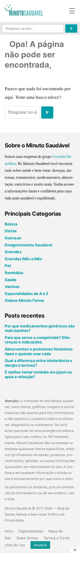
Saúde (10, 280)
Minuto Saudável (18, 508)
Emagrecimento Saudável (28, 245)
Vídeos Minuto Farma (24, 300)
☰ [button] (72, 11)
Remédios (14, 272)
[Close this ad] (75, 549)
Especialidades (31, 531)
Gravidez (13, 252)
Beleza (11, 224)
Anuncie (40, 545)
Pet (8, 265)
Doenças (13, 238)
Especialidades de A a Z (26, 293)
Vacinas (12, 286)
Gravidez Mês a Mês (23, 259)
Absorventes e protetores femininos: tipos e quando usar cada (39, 351)
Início (9, 531)
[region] (40, 564)
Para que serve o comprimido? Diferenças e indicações (38, 339)
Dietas (11, 231)
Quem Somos (27, 538)
